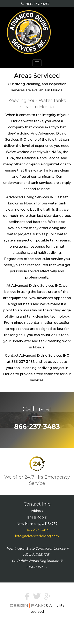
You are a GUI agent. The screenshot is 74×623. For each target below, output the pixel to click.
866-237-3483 (37, 4)
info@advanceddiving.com (37, 536)
